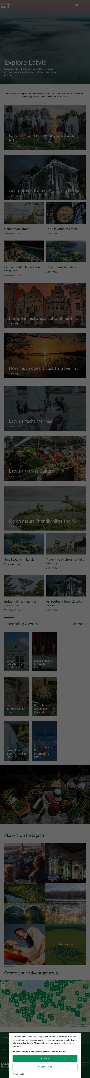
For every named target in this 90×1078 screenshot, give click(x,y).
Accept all (45, 1059)
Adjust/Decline (45, 1067)
